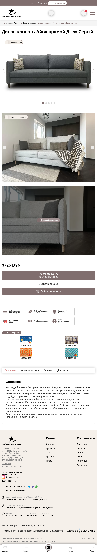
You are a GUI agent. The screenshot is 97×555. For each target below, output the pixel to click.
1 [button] (43, 103)
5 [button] (55, 103)
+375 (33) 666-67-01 (16, 490)
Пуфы (49, 461)
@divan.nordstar (12, 477)
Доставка (82, 444)
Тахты (49, 452)
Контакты (82, 461)
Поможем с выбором (48, 284)
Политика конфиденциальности (12, 464)
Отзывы (81, 452)
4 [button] (52, 103)
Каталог (8, 23)
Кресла (50, 456)
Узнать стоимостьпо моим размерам (48, 275)
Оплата (81, 448)
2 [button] (46, 103)
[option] (48, 71)
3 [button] (49, 103)
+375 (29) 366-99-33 (16, 486)
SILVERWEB (89, 531)
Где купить (82, 465)
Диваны (17, 23)
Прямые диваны (29, 23)
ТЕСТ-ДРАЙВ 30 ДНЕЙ (39, 3)
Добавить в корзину (51, 291)
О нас (80, 456)
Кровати (50, 448)
